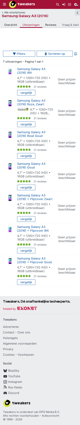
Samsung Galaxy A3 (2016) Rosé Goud (31, 134)
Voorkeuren (26, 354)
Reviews (50, 25)
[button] (4, 4)
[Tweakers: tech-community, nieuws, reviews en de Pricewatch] (21, 4)
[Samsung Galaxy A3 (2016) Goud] (10, 166)
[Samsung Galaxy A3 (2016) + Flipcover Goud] (10, 261)
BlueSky (13, 370)
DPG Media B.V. (49, 412)
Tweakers (9, 412)
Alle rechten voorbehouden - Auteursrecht (31, 415)
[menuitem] (58, 4)
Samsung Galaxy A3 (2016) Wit (31, 70)
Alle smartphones (14, 12)
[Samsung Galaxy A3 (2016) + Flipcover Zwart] (10, 197)
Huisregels (10, 338)
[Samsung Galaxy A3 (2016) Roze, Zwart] (10, 103)
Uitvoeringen (31, 25)
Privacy (8, 349)
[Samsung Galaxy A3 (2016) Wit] (10, 71)
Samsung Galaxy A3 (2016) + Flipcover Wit (33, 228)
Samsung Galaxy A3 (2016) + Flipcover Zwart (34, 197)
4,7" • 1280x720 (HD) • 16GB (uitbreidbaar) (33, 79)
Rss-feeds (15, 387)
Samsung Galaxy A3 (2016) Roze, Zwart (31, 102)
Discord (13, 393)
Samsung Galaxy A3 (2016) (25, 16)
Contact (8, 332)
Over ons (23, 332)
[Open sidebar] (77, 12)
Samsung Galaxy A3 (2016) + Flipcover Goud (34, 260)
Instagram (15, 382)
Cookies (9, 354)
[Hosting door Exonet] (20, 309)
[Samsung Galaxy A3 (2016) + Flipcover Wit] (10, 229)
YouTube (14, 376)
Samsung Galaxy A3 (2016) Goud (31, 165)
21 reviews (40, 86)
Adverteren (11, 327)
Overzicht (10, 25)
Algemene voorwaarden (19, 343)
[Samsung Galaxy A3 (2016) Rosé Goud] (10, 134)
